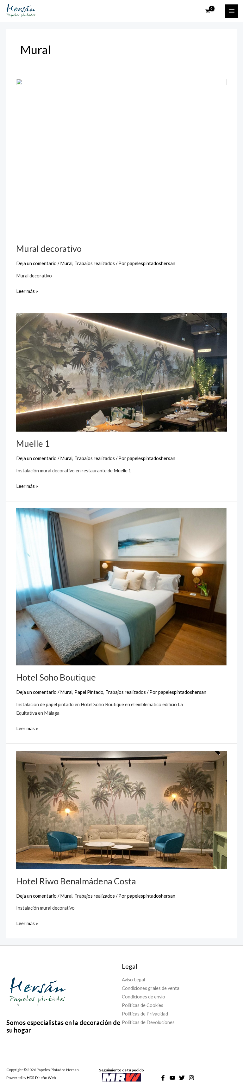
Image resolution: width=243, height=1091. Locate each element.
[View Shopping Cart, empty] (212, 11)
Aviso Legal (133, 979)
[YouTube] (172, 1078)
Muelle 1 (33, 443)
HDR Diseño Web (41, 1077)
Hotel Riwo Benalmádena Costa (76, 881)
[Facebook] (163, 1078)
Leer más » (27, 290)
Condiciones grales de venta (150, 988)
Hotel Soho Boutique (56, 677)
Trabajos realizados (94, 263)
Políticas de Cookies (142, 1005)
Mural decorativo (49, 248)
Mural (66, 263)
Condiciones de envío (143, 996)
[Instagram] (191, 1078)
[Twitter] (182, 1078)
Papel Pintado (88, 692)
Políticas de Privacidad (145, 1013)
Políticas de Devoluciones (148, 1022)
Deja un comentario (36, 263)
